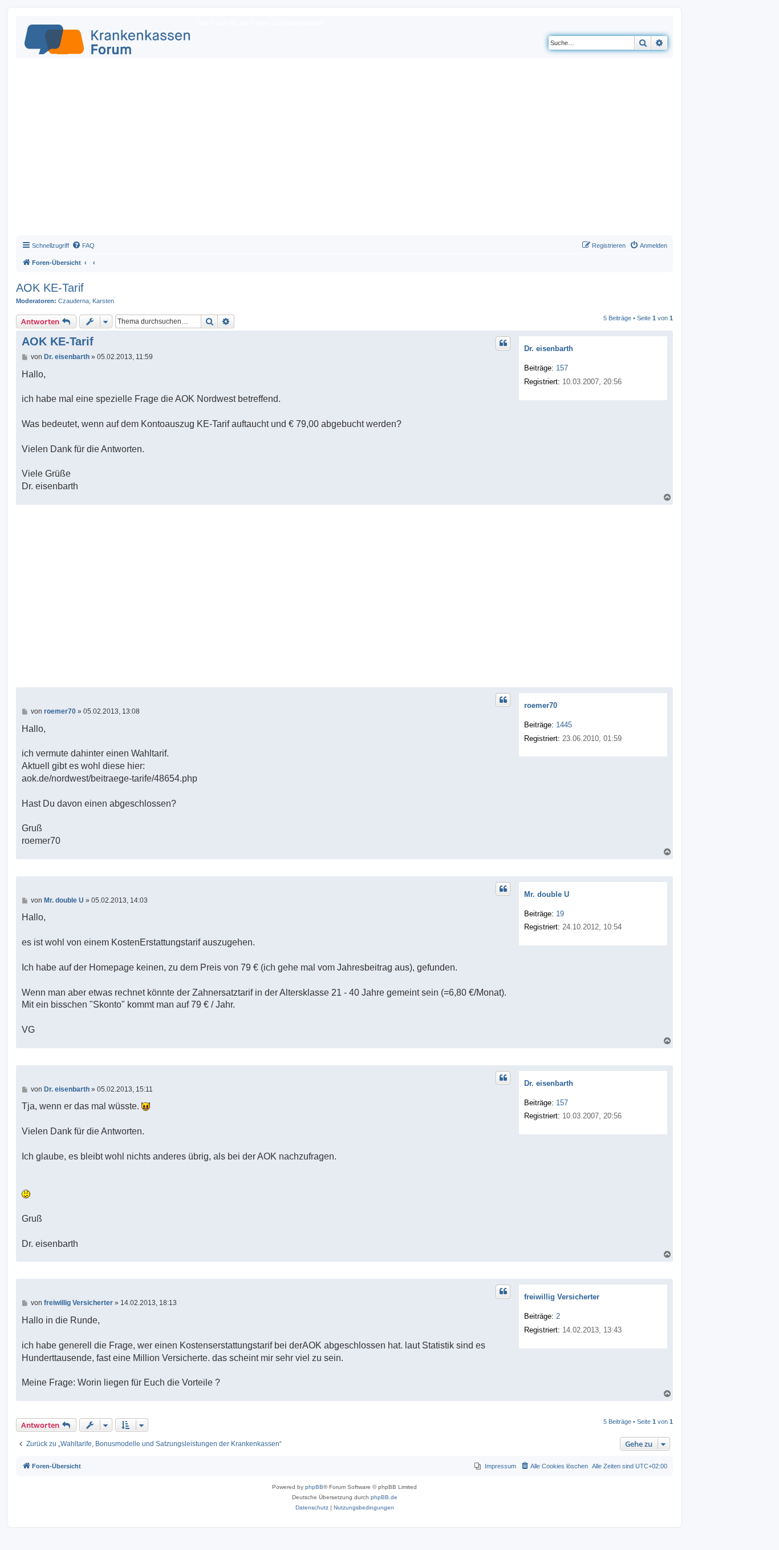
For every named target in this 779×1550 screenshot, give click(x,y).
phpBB (314, 1487)
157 (562, 368)
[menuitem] (83, 245)
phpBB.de (384, 1497)
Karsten (103, 300)
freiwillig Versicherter (561, 1297)
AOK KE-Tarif (50, 287)
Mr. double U (546, 894)
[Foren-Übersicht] (108, 37)
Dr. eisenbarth (548, 348)
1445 (564, 724)
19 (560, 913)
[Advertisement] (344, 150)
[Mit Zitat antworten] (503, 343)
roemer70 (540, 705)
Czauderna (73, 300)
